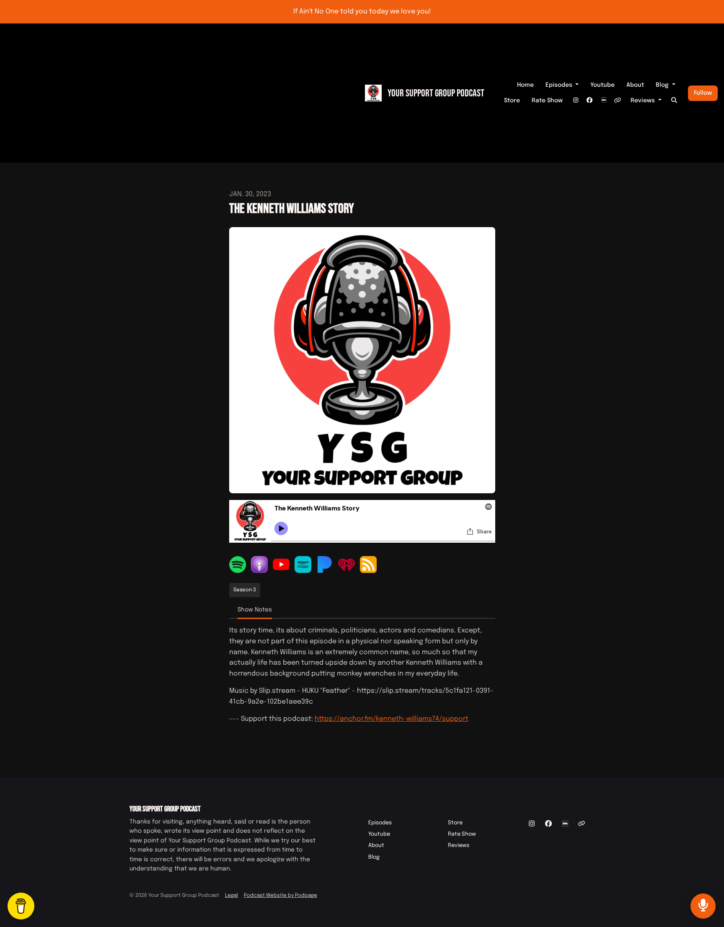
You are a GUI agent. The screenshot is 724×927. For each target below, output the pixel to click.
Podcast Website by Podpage (280, 895)
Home (525, 85)
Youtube (602, 85)
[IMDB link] (604, 101)
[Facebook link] (589, 101)
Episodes (560, 85)
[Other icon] (582, 824)
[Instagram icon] (531, 824)
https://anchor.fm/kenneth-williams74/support (391, 718)
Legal (231, 895)
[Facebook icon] (548, 824)
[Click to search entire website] (674, 101)
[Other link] (617, 101)
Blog (663, 85)
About (635, 85)
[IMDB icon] (565, 824)
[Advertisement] (179, 93)
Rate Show (547, 101)
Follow (703, 93)
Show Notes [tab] (255, 610)
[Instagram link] (576, 101)
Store (512, 101)
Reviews (644, 101)
